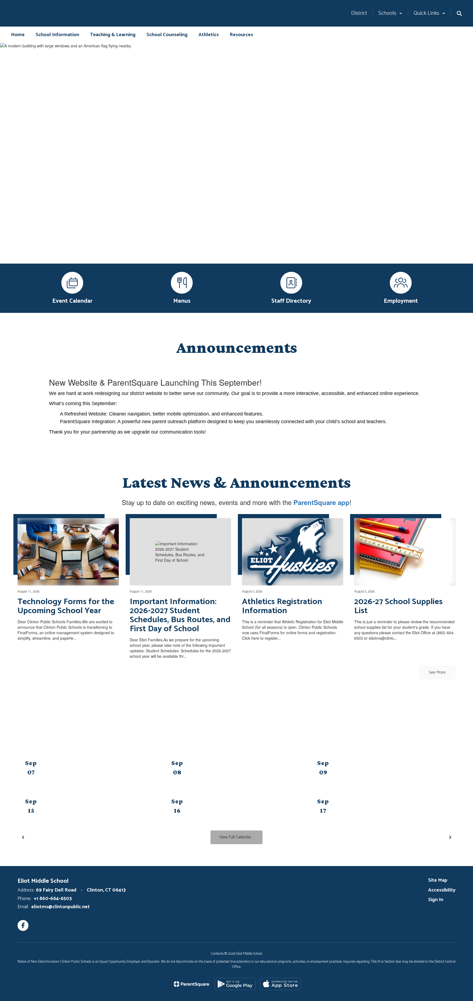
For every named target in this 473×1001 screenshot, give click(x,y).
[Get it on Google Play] (235, 984)
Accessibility (441, 890)
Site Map (437, 880)
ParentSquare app (321, 502)
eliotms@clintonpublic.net (60, 907)
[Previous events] (23, 837)
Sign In (435, 900)
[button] (390, 13)
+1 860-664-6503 (53, 899)
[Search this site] (459, 13)
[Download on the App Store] (280, 984)
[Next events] (450, 837)
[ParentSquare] (191, 984)
